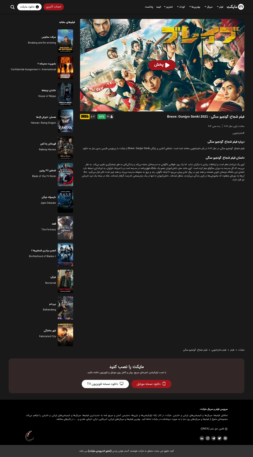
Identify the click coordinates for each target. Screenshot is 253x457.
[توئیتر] (219, 438)
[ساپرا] (29, 436)
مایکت (241, 350)
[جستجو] (12, 7)
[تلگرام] (213, 438)
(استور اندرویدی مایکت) (100, 451)
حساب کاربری (53, 6)
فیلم (232, 350)
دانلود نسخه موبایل (149, 384)
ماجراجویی (238, 133)
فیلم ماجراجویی (218, 350)
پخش (159, 64)
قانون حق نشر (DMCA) (212, 429)
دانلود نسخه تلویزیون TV (102, 384)
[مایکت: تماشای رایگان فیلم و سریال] (235, 6)
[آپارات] (225, 438)
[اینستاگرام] (207, 438)
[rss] (201, 438)
